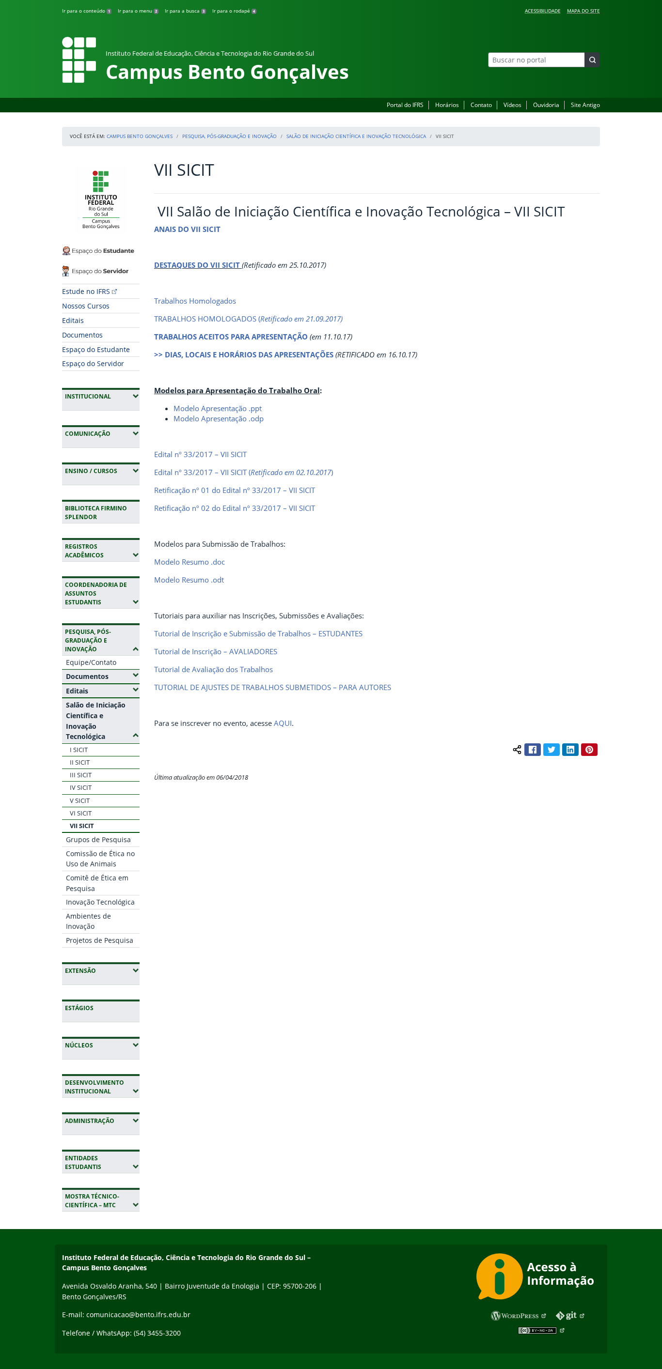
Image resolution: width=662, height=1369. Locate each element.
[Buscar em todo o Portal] (592, 59)
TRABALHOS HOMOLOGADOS (205, 318)
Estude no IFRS (86, 291)
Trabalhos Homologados (195, 301)
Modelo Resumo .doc (189, 562)
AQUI (283, 723)
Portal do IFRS (405, 105)
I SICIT (79, 749)
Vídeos (512, 105)
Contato (481, 105)
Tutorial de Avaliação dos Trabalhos (213, 669)
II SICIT (80, 762)
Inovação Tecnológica (100, 902)
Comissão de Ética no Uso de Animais (100, 859)
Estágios (79, 1008)
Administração (102, 1120)
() (291, 472)
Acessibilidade (543, 10)
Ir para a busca (185, 10)
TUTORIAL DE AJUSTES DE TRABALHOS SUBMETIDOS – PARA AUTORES (272, 687)
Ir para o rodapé (233, 10)
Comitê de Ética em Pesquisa (97, 883)
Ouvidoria (546, 105)
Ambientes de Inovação (88, 921)
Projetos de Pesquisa (99, 940)
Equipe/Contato (91, 662)
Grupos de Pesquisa (98, 839)
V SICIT (80, 800)
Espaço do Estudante (96, 349)
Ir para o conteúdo (86, 10)
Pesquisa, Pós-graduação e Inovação (229, 136)
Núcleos (102, 1045)
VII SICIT (82, 825)
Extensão (102, 970)
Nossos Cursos (86, 305)
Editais (73, 320)
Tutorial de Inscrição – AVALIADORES (215, 651)
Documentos (82, 334)
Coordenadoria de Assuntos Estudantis (102, 593)
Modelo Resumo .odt (189, 580)
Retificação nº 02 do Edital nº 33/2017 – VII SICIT (234, 508)
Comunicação (102, 433)
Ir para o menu (137, 10)
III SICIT (81, 774)
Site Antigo (585, 105)
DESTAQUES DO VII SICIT (197, 265)
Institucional (102, 396)
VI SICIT (81, 813)
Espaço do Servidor (93, 363)
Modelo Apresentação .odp (218, 418)
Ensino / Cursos (102, 470)
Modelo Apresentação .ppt (217, 408)
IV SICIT (81, 787)
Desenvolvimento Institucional (102, 1086)
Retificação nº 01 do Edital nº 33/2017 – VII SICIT (234, 490)
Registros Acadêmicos (102, 550)
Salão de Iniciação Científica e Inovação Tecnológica (356, 136)
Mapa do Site (583, 10)
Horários (447, 105)
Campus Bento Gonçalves (140, 136)
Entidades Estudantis (102, 1162)
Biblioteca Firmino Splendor (96, 512)
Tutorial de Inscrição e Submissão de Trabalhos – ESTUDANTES (258, 633)
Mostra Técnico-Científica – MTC (102, 1200)
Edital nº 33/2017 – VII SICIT (200, 454)
